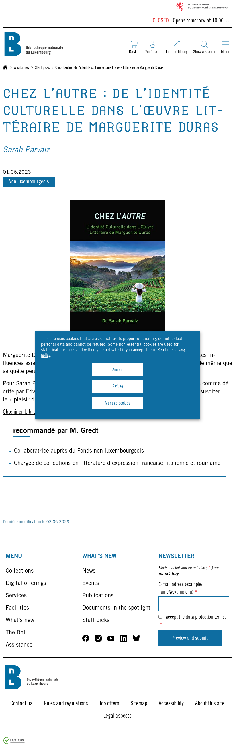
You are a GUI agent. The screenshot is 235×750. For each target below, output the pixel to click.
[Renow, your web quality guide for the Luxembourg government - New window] (14, 743)
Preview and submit (190, 638)
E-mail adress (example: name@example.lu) (180, 588)
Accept (117, 370)
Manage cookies (117, 403)
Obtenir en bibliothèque (26, 412)
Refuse (117, 386)
